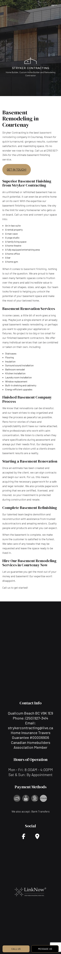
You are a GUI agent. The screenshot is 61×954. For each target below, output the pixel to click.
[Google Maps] (37, 837)
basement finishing (35, 269)
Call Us (16, 948)
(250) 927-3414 (36, 718)
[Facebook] (23, 837)
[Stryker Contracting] (30, 60)
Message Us (45, 948)
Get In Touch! (16, 169)
